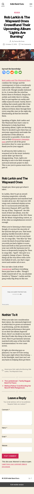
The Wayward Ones (15, 371)
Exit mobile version (17, 485)
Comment (6, 410)
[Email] (20, 72)
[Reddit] (12, 72)
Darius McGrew (19, 41)
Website (4, 445)
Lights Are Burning (22, 369)
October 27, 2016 (11, 44)
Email (4, 437)
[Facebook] (4, 72)
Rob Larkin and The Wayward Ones (16, 80)
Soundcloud (6, 269)
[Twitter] (8, 72)
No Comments (26, 44)
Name (4, 428)
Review (17, 12)
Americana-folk (10, 369)
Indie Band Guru (17, 4)
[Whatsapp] (16, 72)
